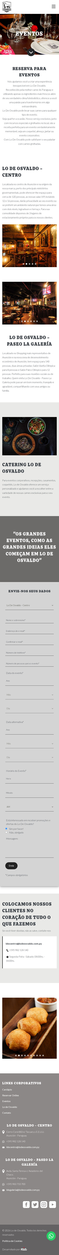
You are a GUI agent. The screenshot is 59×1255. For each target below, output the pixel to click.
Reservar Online (10, 1095)
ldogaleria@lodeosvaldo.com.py (23, 1189)
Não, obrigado (16, 832)
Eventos (6, 1101)
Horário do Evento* (16, 770)
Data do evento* (14, 672)
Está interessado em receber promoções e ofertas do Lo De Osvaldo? (28, 822)
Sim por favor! (16, 828)
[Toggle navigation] (53, 7)
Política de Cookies (12, 1240)
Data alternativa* (15, 721)
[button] (23, 264)
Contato (6, 1112)
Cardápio (7, 1089)
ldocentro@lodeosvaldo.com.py (24, 943)
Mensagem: (12, 838)
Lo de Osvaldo (9, 1106)
